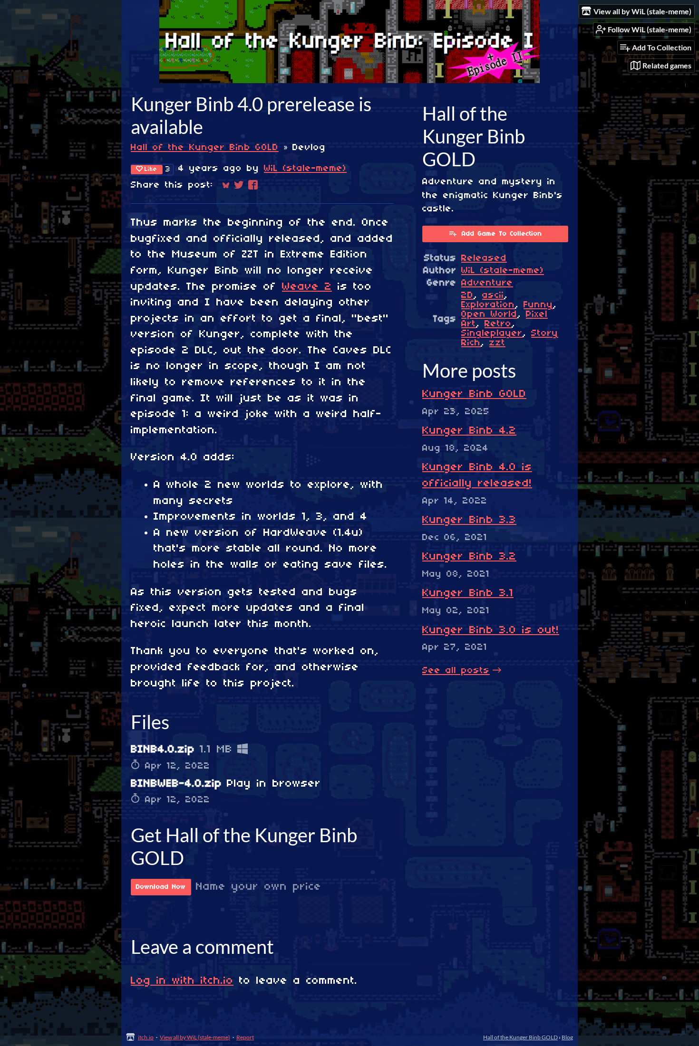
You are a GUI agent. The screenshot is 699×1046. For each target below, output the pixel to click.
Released (484, 258)
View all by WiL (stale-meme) (195, 1037)
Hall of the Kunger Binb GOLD (205, 147)
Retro (498, 324)
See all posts (456, 670)
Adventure (487, 283)
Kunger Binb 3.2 (469, 556)
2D (467, 295)
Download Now (161, 887)
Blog (567, 1037)
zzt (497, 343)
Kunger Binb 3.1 (468, 593)
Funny (538, 305)
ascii (493, 295)
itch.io (146, 1037)
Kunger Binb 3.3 (469, 520)
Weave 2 (307, 287)
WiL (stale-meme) (305, 168)
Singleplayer (492, 333)
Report (245, 1037)
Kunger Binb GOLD (474, 394)
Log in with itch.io (182, 981)
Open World (489, 314)
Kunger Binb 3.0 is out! (490, 630)
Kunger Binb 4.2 (469, 431)
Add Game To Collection (502, 234)
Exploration (488, 305)
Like (151, 169)
